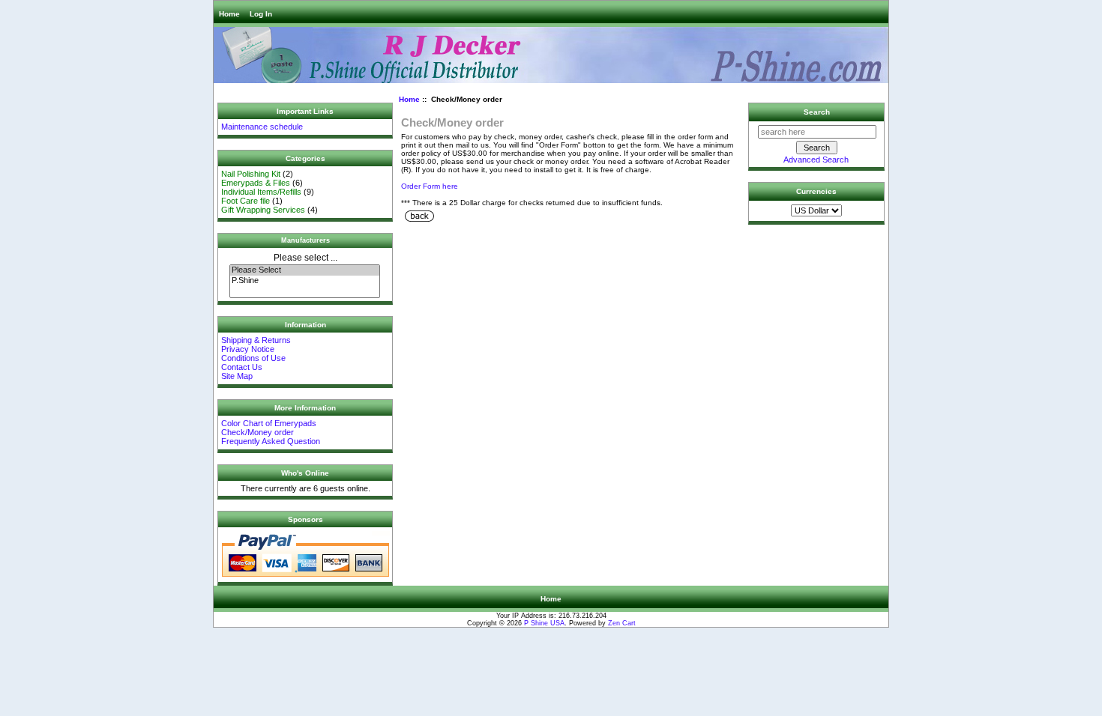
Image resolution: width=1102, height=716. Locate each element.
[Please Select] (304, 270)
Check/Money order (257, 432)
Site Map (237, 375)
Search (817, 112)
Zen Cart (622, 623)
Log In (261, 14)
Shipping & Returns (256, 340)
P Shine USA (544, 623)
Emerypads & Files (255, 182)
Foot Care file (245, 200)
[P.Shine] (304, 281)
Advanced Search (816, 159)
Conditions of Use (253, 358)
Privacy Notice (247, 349)
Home (229, 14)
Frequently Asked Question (270, 441)
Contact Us (241, 366)
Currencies (816, 191)
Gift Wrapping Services (263, 209)
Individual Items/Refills (261, 191)
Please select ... (305, 257)
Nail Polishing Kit (250, 173)
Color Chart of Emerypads (268, 423)
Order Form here (429, 186)
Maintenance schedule (262, 126)
